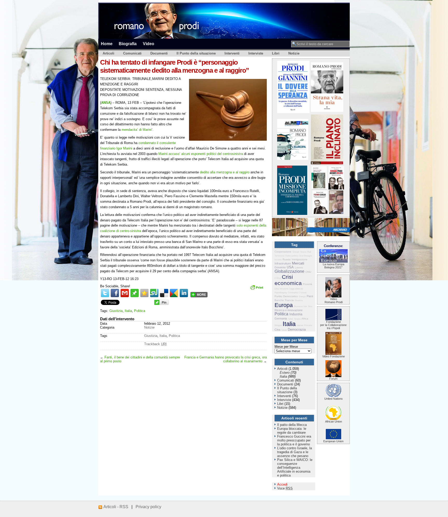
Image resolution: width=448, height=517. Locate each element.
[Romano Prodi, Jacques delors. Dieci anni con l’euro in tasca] (336, 188)
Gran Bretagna (305, 256)
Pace (310, 296)
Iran (305, 306)
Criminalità (293, 292)
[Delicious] (164, 293)
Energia (302, 296)
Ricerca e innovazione (289, 310)
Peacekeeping (281, 292)
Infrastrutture (283, 263)
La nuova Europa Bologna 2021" (333, 266)
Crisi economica (288, 280)
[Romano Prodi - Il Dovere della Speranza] (293, 112)
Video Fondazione (333, 356)
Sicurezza (298, 306)
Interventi (232, 53)
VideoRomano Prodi (333, 300)
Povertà (307, 284)
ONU (308, 271)
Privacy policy (148, 507)
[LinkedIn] (184, 293)
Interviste (255, 53)
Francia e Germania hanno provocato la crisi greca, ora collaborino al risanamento (225, 359)
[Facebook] (115, 293)
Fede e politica (291, 256)
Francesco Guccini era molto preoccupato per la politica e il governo (294, 440)
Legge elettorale (296, 289)
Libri (275, 53)
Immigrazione (299, 259)
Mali (309, 252)
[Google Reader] (174, 293)
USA (290, 267)
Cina (277, 329)
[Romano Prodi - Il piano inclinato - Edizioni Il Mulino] (327, 163)
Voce (285, 488)
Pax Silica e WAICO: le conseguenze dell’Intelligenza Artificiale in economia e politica (294, 467)
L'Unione (302, 292)
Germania (281, 318)
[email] (125, 293)
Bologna (278, 325)
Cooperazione (283, 251)
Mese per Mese (286, 347)
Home (107, 43)
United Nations (333, 398)
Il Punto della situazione (196, 53)
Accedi (282, 484)
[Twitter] (105, 293)
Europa (284, 305)
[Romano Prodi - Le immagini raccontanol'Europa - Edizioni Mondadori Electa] (292, 158)
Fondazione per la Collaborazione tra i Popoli (333, 325)
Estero (285, 373)
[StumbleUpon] (154, 293)
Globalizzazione (289, 271)
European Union (333, 441)
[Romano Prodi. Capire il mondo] (319, 188)
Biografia (128, 43)
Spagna (297, 319)
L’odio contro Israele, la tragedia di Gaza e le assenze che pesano (294, 452)
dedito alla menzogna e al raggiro (224, 172)
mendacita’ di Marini (137, 130)
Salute (284, 330)
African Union (333, 421)
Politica (139, 311)
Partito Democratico (286, 296)
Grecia (303, 252)
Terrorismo (279, 256)
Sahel (290, 319)
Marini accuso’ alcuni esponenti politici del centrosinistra (200, 154)
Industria (295, 314)
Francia (289, 300)
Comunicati (132, 53)
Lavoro (299, 267)
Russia (287, 259)
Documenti (159, 53)
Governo (280, 267)
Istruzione (284, 289)
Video (148, 43)
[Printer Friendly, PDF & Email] (257, 289)
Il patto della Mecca (292, 425)
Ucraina (278, 259)
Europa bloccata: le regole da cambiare (291, 430)
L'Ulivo (278, 278)
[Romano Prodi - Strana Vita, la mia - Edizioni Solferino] (327, 110)
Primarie (308, 325)
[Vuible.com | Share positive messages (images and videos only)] (134, 296)
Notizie (293, 53)
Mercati (298, 263)
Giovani (295, 252)
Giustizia (116, 311)
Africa (305, 318)
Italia (128, 311)
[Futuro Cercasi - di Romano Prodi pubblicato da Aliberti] (319, 212)
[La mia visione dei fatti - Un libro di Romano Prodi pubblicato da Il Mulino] (336, 212)
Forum (333, 378)
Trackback (155, 344)
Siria (310, 306)
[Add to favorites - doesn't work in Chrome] (144, 293)
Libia (277, 289)
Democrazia (297, 329)
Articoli (108, 53)
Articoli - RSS (115, 507)
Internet (300, 325)
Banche (279, 300)
